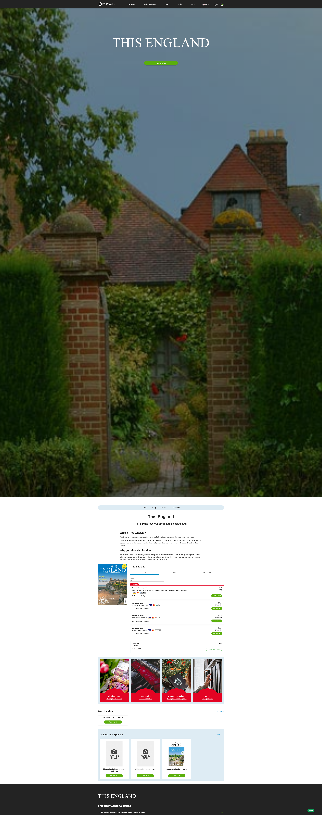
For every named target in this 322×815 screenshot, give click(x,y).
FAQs (163, 507)
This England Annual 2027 (145, 769)
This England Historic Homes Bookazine (114, 770)
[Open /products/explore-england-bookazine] (177, 753)
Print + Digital (206, 572)
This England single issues (114, 699)
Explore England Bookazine (176, 769)
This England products (145, 699)
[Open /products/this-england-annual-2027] (145, 753)
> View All (220, 711)
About (144, 507)
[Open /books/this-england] (207, 680)
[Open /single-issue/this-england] (114, 680)
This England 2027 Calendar (113, 717)
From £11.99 (113, 722)
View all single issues (214, 649)
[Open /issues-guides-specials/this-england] (176, 680)
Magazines (131, 4)
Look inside (175, 507)
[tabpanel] (161, 538)
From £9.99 (114, 776)
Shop (154, 507)
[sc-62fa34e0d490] (106, 4)
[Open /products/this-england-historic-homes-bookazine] (114, 753)
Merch (167, 4)
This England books (207, 699)
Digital (174, 572)
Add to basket (217, 595)
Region (132, 578)
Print (144, 572)
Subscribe (161, 63)
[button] (136, 4)
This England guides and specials (176, 699)
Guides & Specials (150, 4)
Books (180, 4)
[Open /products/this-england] (145, 678)
